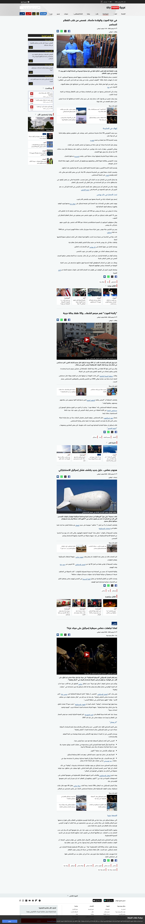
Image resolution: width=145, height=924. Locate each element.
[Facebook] (69, 31)
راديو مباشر (107, 911)
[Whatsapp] (61, 31)
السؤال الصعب (74, 911)
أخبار (116, 14)
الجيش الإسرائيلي (80, 564)
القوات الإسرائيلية (80, 704)
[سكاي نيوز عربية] (115, 7)
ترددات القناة (107, 914)
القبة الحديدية (86, 578)
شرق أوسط (105, 14)
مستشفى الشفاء (112, 410)
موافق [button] (9, 921)
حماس (80, 683)
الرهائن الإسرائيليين (105, 775)
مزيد (51, 14)
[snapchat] (33, 900)
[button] (28, 13)
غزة (108, 87)
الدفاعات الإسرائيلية (104, 528)
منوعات (66, 14)
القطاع (77, 525)
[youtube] (30, 900)
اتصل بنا (123, 909)
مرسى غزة (64, 694)
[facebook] (20, 900)
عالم (97, 14)
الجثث (107, 175)
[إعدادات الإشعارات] (38, 13)
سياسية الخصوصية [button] (51, 921)
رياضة (88, 14)
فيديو (58, 14)
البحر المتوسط (89, 714)
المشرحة (76, 156)
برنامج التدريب (122, 914)
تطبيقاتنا (107, 909)
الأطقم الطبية (91, 400)
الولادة (92, 140)
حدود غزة (62, 564)
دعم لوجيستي (108, 760)
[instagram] (23, 900)
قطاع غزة (72, 203)
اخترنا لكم (112, 442)
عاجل (34, 14)
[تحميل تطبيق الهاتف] (103, 900)
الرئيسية (123, 14)
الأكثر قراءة (112, 285)
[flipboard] (36, 900)
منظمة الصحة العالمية (106, 376)
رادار (77, 914)
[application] (87, 340)
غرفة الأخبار (75, 909)
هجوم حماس (79, 556)
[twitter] (26, 900)
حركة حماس (77, 785)
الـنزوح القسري (112, 428)
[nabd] (40, 900)
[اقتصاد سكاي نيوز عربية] (43, 13)
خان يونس (93, 246)
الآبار (59, 270)
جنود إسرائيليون (108, 417)
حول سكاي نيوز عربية (120, 911)
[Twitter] (65, 31)
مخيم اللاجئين (85, 189)
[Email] (58, 31)
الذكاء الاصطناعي (78, 14)
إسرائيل (109, 232)
